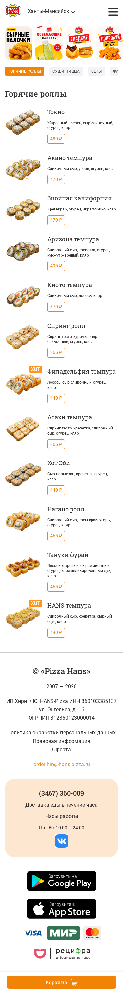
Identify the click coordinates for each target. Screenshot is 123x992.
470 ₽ (56, 179)
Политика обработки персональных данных (61, 733)
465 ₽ (56, 535)
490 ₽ (56, 632)
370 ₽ (56, 306)
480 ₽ (56, 138)
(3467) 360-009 (61, 793)
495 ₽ (56, 265)
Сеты (96, 71)
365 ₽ (56, 352)
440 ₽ (56, 398)
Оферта (61, 750)
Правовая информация (61, 741)
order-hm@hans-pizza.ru (61, 764)
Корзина (57, 982)
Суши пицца (66, 71)
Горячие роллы (24, 71)
